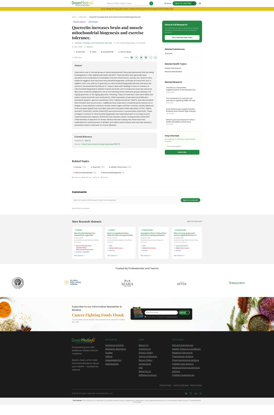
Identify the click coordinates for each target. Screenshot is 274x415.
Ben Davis (108, 43)
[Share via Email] (155, 57)
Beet (110, 246)
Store (169, 3)
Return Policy (145, 360)
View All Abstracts (194, 221)
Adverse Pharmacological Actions (186, 369)
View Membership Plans (182, 37)
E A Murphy (87, 43)
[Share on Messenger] (141, 57)
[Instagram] (186, 393)
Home (74, 17)
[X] (200, 393)
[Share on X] (136, 57)
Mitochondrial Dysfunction (84, 249)
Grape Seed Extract (182, 246)
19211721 (88, 141)
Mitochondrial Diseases (83, 246)
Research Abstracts (115, 348)
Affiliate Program (148, 375)
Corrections (145, 363)
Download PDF (108, 52)
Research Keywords (182, 352)
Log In (177, 3)
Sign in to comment (190, 200)
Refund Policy (196, 385)
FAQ (141, 367)
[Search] (151, 3)
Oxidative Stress (81, 248)
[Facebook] (190, 393)
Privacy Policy (146, 352)
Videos (108, 356)
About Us (143, 345)
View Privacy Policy (172, 317)
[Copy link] (150, 57)
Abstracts (82, 17)
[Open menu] (200, 3)
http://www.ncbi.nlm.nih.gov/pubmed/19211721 (101, 144)
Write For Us (145, 371)
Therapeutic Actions (182, 356)
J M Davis (77, 43)
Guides (109, 352)
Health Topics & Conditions (186, 348)
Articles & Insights (114, 345)
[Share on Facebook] (131, 57)
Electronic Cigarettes (83, 252)
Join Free (187, 3)
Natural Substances (182, 345)
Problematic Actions (183, 363)
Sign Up (182, 313)
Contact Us (145, 348)
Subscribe (182, 152)
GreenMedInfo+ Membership (113, 362)
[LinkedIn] (195, 393)
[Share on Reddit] (146, 57)
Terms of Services (148, 356)
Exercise (111, 250)
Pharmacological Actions (185, 360)
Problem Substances (183, 375)
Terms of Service (180, 385)
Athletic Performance (116, 248)
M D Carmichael (98, 43)
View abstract (78, 255)
